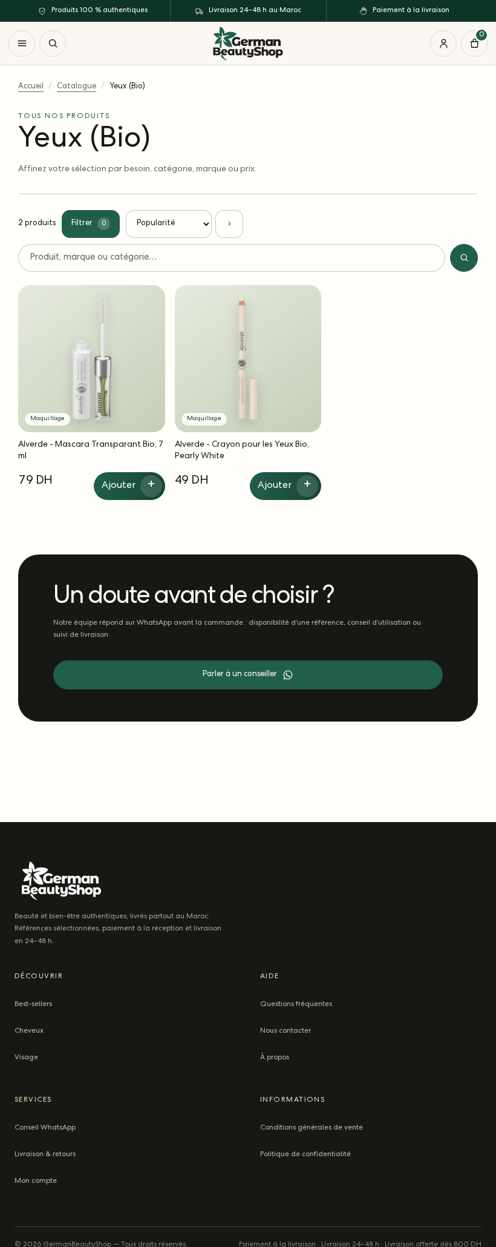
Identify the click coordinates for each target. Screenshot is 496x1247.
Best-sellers (33, 1004)
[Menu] (21, 43)
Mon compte (36, 1181)
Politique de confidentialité (305, 1155)
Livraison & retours (45, 1155)
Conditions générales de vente (311, 1128)
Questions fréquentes (296, 1004)
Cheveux (29, 1031)
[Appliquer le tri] (229, 224)
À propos (274, 1058)
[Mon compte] (443, 43)
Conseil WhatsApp (45, 1128)
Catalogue (76, 87)
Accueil (31, 87)
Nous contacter (285, 1031)
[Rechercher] (52, 43)
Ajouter (128, 485)
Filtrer (88, 224)
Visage (26, 1058)
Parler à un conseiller (240, 675)
